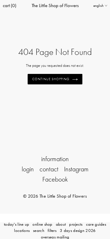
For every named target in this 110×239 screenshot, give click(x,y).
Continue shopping (51, 79)
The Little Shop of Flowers (55, 5)
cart (9, 5)
